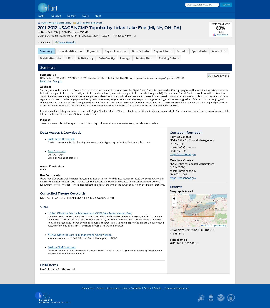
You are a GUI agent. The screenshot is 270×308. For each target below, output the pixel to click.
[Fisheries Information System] (201, 301)
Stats (85, 15)
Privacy (147, 288)
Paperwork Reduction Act (176, 288)
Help (98, 15)
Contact (100, 288)
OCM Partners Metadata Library (56, 22)
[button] (174, 198)
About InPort (87, 288)
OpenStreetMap (219, 225)
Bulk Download (56, 151)
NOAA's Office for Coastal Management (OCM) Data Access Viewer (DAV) (90, 213)
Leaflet (206, 225)
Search (71, 15)
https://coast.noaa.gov (183, 154)
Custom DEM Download (61, 247)
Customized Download (61, 139)
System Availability (132, 288)
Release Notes (113, 288)
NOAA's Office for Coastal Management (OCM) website (80, 235)
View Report (222, 34)
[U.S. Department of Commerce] (231, 301)
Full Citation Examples (51, 81)
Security (158, 288)
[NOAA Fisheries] (211, 301)
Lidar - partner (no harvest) (89, 22)
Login (41, 15)
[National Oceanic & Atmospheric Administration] (221, 301)
